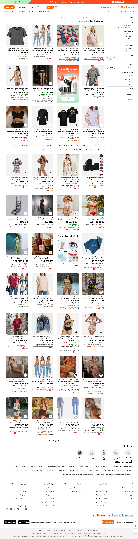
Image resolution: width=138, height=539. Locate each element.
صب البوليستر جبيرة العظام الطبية (122, 466)
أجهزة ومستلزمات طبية (91, 17)
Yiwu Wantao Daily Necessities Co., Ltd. (43, 100)
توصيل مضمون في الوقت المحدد (98, 495)
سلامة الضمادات (97, 145)
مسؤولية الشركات (129, 495)
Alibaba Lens (127, 522)
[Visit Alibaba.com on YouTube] (11, 509)
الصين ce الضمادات (43, 149)
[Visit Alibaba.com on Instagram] (14, 509)
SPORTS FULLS (74, 139)
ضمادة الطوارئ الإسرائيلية (28, 145)
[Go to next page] (49, 440)
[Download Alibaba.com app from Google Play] (10, 522)
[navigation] (120, 229)
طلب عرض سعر (76, 491)
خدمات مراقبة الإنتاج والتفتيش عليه (97, 502)
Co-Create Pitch (129, 491)
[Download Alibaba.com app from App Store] (24, 522)
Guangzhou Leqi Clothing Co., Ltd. (94, 267)
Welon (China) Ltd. (98, 226)
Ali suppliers (49, 137)
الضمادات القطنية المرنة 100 (65, 145)
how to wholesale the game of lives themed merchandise (76, 474)
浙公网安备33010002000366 (99, 536)
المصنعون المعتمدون (75, 487)
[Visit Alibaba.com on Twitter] (18, 509)
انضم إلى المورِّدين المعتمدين (19, 498)
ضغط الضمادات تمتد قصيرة (46, 145)
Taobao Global (77, 530)
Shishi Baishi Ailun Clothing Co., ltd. (94, 59)
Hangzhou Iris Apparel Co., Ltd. (70, 187)
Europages (96, 530)
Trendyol (89, 530)
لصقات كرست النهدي (75, 470)
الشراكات (24, 502)
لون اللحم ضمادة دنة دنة (36, 466)
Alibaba (102, 17)
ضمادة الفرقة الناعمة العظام (111, 470)
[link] (135, 521)
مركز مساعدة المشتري (47, 487)
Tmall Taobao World (59, 530)
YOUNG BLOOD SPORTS (21, 185)
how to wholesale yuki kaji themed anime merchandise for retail (113, 474)
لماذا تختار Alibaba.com (127, 487)
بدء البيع (25, 491)
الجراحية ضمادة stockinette (101, 466)
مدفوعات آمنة (103, 487)
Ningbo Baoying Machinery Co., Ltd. (18, 226)
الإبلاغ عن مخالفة (49, 505)
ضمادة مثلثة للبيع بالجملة (83, 145)
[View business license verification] (86, 536)
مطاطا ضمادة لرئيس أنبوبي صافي (56, 466)
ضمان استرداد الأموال (101, 491)
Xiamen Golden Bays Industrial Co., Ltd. (43, 56)
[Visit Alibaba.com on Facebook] (26, 509)
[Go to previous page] (60, 440)
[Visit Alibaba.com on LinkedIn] (22, 509)
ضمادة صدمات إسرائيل (20, 466)
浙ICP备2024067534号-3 (117, 536)
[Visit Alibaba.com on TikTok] (7, 509)
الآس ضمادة (72, 466)
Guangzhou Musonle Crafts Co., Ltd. (68, 227)
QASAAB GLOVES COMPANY (95, 137)
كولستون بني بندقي (20, 470)
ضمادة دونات (14, 145)
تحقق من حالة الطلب (21, 495)
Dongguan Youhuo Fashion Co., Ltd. (18, 97)
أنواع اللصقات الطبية (35, 470)
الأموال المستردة (49, 498)
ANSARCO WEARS (22, 56)
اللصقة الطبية (61, 470)
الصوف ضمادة (126, 470)
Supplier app (68, 522)
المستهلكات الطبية (77, 17)
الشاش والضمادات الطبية (62, 17)
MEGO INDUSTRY (99, 96)
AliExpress (42, 530)
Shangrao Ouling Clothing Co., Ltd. (43, 188)
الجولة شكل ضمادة (84, 466)
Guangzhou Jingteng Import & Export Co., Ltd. (43, 266)
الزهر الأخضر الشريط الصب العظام (82, 149)
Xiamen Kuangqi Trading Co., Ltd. (18, 266)
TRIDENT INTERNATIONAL (96, 185)
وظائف (132, 498)
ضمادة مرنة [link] (49, 17)
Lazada (69, 530)
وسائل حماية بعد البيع (101, 498)
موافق (111, 59)
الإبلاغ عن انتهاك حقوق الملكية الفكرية (43, 502)
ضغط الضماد (98, 149)
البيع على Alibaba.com (21, 487)
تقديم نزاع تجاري (49, 495)
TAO (83, 530)
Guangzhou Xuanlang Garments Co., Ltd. (17, 139)
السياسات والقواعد (102, 505)
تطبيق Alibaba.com (37, 522)
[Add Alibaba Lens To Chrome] (108, 522)
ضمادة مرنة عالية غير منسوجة (92, 470)
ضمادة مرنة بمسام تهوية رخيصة (61, 149)
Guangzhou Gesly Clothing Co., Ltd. (43, 226)
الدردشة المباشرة (49, 491)
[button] (56, 7)
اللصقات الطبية (49, 470)
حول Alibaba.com (129, 484)
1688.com (50, 530)
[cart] (32, 7)
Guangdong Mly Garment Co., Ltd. (69, 59)
